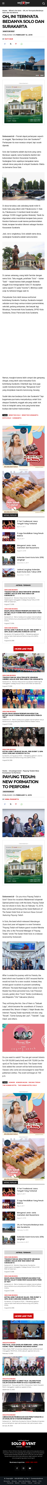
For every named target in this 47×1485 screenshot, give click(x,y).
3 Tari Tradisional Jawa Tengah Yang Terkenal (27, 522)
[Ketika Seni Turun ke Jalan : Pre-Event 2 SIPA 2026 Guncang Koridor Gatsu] (23, 736)
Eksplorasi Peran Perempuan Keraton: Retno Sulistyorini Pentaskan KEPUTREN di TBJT (23, 612)
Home (4, 11)
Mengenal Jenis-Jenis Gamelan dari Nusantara (28, 546)
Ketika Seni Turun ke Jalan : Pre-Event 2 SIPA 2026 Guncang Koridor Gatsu (22, 631)
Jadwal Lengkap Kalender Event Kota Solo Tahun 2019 (29, 570)
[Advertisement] (23, 345)
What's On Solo (15, 11)
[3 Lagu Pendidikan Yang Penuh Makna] (8, 536)
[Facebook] (4, 43)
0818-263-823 (31, 1462)
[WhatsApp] (21, 43)
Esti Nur (9, 39)
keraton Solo (14, 415)
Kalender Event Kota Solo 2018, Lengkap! (30, 558)
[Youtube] (30, 1468)
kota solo (6, 418)
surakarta (16, 418)
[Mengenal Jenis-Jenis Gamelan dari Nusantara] (8, 548)
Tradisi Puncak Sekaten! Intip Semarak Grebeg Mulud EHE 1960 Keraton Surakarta (22, 593)
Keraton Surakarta (30, 415)
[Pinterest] (15, 43)
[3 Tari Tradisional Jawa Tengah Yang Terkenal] (8, 524)
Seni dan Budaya (11, 590)
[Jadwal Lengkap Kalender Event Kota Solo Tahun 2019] (8, 572)
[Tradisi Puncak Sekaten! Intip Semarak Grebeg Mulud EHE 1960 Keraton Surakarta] (23, 662)
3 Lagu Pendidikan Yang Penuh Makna (30, 534)
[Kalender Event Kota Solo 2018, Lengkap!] (8, 560)
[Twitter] (10, 43)
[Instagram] (23, 1468)
